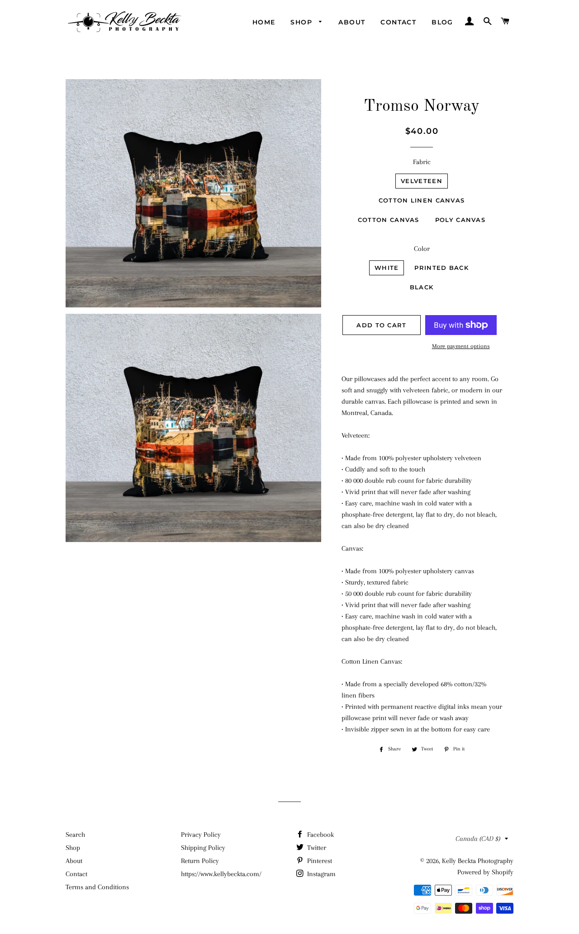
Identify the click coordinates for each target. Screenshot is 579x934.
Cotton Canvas (388, 219)
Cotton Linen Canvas (422, 200)
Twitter (315, 848)
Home (263, 22)
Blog (442, 22)
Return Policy (200, 861)
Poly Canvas (460, 219)
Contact (398, 22)
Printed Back (441, 267)
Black (422, 287)
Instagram (320, 874)
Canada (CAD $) (478, 839)
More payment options (461, 346)
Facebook (319, 834)
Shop (302, 22)
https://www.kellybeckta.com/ (221, 874)
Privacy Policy (201, 834)
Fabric (422, 162)
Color (422, 249)
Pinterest (318, 861)
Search (75, 834)
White (387, 267)
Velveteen (421, 180)
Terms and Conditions (97, 887)
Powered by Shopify (485, 872)
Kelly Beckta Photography (477, 861)
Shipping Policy (203, 848)
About (351, 22)
